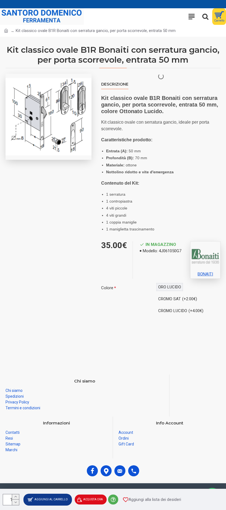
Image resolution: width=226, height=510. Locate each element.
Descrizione (114, 84)
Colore (107, 287)
